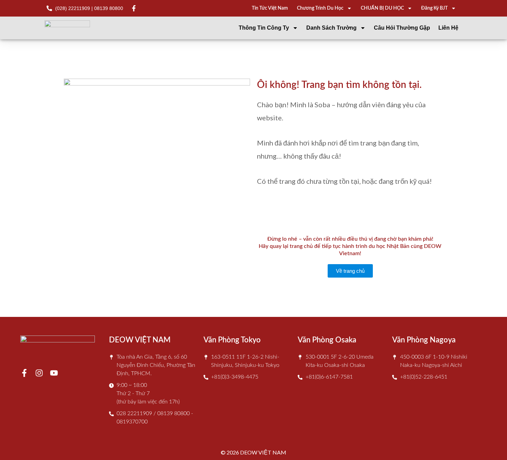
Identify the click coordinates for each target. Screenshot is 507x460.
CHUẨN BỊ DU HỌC (382, 8)
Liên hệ (448, 28)
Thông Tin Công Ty (264, 28)
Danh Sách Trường (331, 28)
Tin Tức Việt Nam (270, 8)
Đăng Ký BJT (434, 8)
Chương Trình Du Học (320, 8)
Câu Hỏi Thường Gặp (402, 28)
